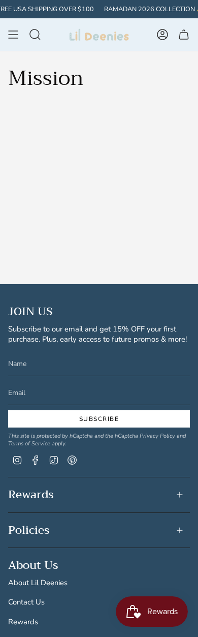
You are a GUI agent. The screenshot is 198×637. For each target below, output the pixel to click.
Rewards (31, 494)
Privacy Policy (157, 436)
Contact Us (26, 602)
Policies (29, 530)
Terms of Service (29, 443)
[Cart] (183, 34)
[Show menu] (13, 34)
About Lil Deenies (38, 583)
